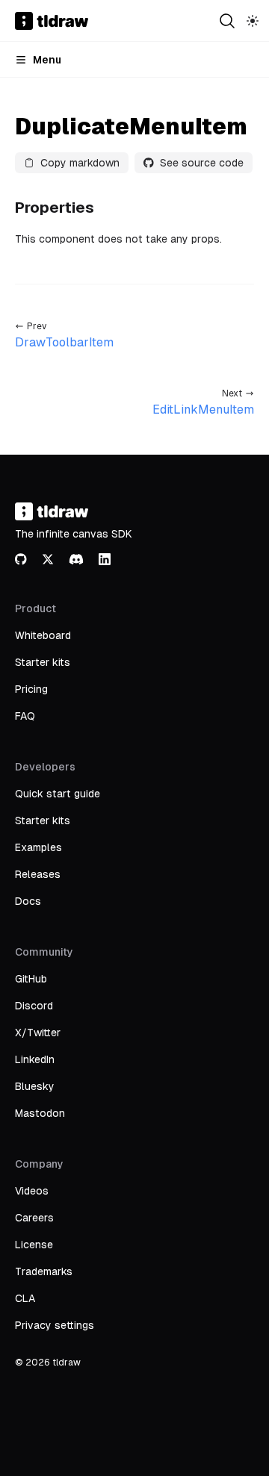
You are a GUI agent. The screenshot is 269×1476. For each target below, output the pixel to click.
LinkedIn (35, 1059)
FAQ (25, 716)
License (34, 1245)
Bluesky (35, 1086)
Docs (28, 901)
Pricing (31, 689)
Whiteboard (43, 635)
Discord (34, 1006)
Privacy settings (54, 1325)
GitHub (31, 979)
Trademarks (43, 1271)
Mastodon (40, 1113)
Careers (34, 1218)
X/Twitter (38, 1033)
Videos (32, 1191)
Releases (38, 874)
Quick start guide (57, 794)
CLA (25, 1298)
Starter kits (42, 662)
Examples (38, 847)
